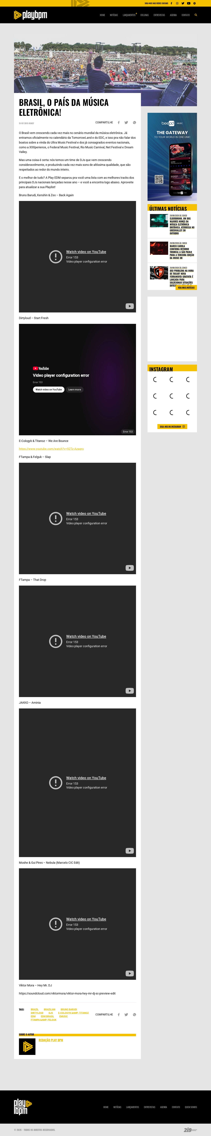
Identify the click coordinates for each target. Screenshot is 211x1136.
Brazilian (49, 1009)
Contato (186, 15)
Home (102, 15)
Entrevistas (159, 15)
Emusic (63, 1016)
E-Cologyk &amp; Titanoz (73, 1012)
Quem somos (191, 1107)
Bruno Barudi (69, 1009)
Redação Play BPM (51, 1040)
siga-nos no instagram (170, 426)
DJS (51, 1012)
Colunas (144, 15)
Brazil (35, 1009)
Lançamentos (129, 15)
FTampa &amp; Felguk (43, 1019)
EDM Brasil (47, 1016)
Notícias (114, 15)
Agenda (173, 15)
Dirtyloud (37, 1012)
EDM (33, 1016)
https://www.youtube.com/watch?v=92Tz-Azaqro (51, 449)
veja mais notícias (186, 287)
